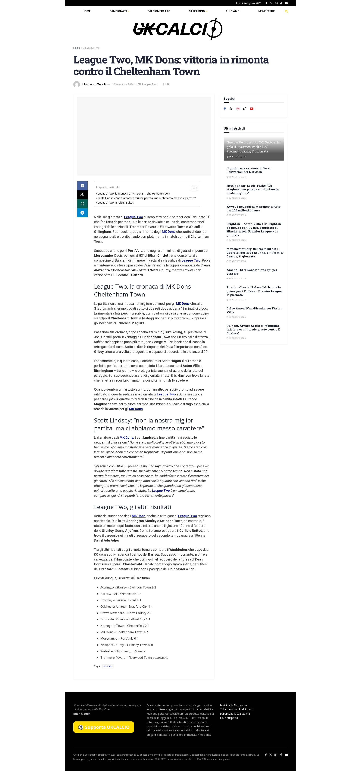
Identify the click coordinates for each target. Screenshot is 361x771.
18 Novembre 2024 (122, 84)
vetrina (108, 666)
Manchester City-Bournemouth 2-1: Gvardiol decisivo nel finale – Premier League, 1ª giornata (255, 252)
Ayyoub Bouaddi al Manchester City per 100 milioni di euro (254, 208)
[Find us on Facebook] (266, 3)
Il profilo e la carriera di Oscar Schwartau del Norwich (249, 170)
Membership (266, 11)
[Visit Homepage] (178, 29)
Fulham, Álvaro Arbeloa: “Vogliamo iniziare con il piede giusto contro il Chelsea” (253, 329)
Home (87, 11)
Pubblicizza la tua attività (235, 713)
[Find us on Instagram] (276, 3)
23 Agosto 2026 (237, 156)
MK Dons (168, 232)
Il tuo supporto (229, 718)
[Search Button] (286, 11)
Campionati (118, 11)
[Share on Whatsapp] (82, 203)
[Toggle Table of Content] (192, 188)
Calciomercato (159, 11)
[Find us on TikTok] (281, 3)
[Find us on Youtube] (286, 3)
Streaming (197, 11)
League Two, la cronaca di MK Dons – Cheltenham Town (134, 193)
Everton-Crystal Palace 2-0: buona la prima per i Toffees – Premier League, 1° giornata (254, 291)
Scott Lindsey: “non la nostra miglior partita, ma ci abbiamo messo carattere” (147, 198)
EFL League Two (91, 47)
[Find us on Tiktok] (244, 108)
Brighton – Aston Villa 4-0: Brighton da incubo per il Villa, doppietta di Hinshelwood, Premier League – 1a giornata (254, 229)
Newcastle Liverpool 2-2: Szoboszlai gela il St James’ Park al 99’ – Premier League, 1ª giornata (254, 146)
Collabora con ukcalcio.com (236, 709)
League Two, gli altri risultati (116, 202)
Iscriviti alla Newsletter (233, 705)
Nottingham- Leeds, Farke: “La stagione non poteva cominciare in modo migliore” (253, 189)
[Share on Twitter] (82, 194)
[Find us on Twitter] (271, 3)
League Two (133, 217)
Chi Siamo (233, 11)
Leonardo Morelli (95, 84)
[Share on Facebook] (82, 185)
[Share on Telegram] (82, 212)
